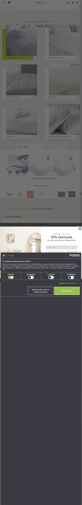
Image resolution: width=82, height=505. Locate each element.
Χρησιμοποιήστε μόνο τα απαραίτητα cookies (40, 291)
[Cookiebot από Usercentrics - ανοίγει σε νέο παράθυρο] (71, 255)
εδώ (3, 270)
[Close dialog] (80, 228)
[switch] (31, 277)
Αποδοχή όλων (67, 291)
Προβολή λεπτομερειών (67, 283)
